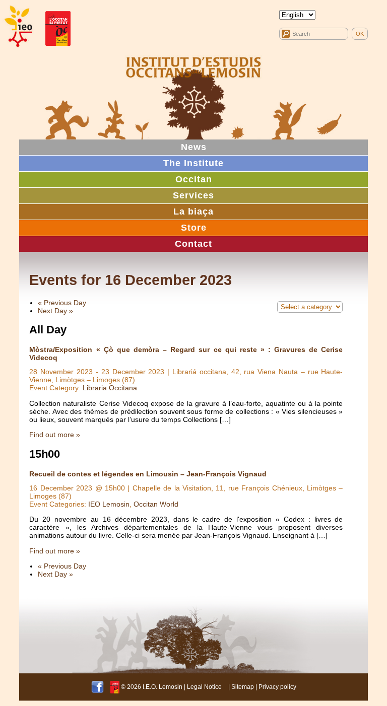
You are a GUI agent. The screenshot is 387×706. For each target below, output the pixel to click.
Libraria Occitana (110, 388)
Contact (193, 244)
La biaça (193, 211)
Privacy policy (277, 686)
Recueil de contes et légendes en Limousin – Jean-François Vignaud (148, 474)
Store (194, 228)
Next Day (55, 311)
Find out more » (54, 435)
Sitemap (242, 686)
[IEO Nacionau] (193, 66)
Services (193, 195)
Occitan (193, 179)
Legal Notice (204, 686)
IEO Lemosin (109, 504)
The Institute (193, 163)
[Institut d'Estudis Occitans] (17, 26)
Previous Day (62, 303)
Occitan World (156, 504)
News (194, 147)
